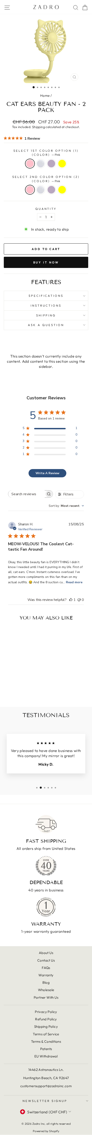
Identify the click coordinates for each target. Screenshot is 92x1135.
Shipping (38, 127)
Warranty (45, 975)
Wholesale (46, 990)
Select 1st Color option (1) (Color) (46, 153)
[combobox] (66, 506)
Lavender (51, 163)
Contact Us (46, 960)
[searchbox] (26, 494)
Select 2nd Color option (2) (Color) (46, 179)
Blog (46, 982)
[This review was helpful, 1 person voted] (70, 599)
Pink (29, 163)
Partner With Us (46, 997)
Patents (46, 1049)
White (40, 163)
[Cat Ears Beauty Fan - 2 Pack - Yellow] (27, 686)
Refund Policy (46, 1019)
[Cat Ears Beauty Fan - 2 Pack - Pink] (12, 686)
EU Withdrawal (46, 1056)
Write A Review (47, 473)
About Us (46, 953)
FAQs (46, 968)
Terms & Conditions (46, 1041)
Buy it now (46, 262)
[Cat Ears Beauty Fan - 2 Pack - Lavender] (22, 686)
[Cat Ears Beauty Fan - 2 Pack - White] (17, 686)
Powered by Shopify (46, 1131)
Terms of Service (46, 1034)
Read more (74, 582)
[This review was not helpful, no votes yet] (79, 599)
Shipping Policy (46, 1026)
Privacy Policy (46, 1012)
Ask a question (46, 325)
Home (45, 95)
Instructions (46, 305)
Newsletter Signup (45, 1101)
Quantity (46, 209)
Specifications (46, 295)
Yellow (62, 163)
